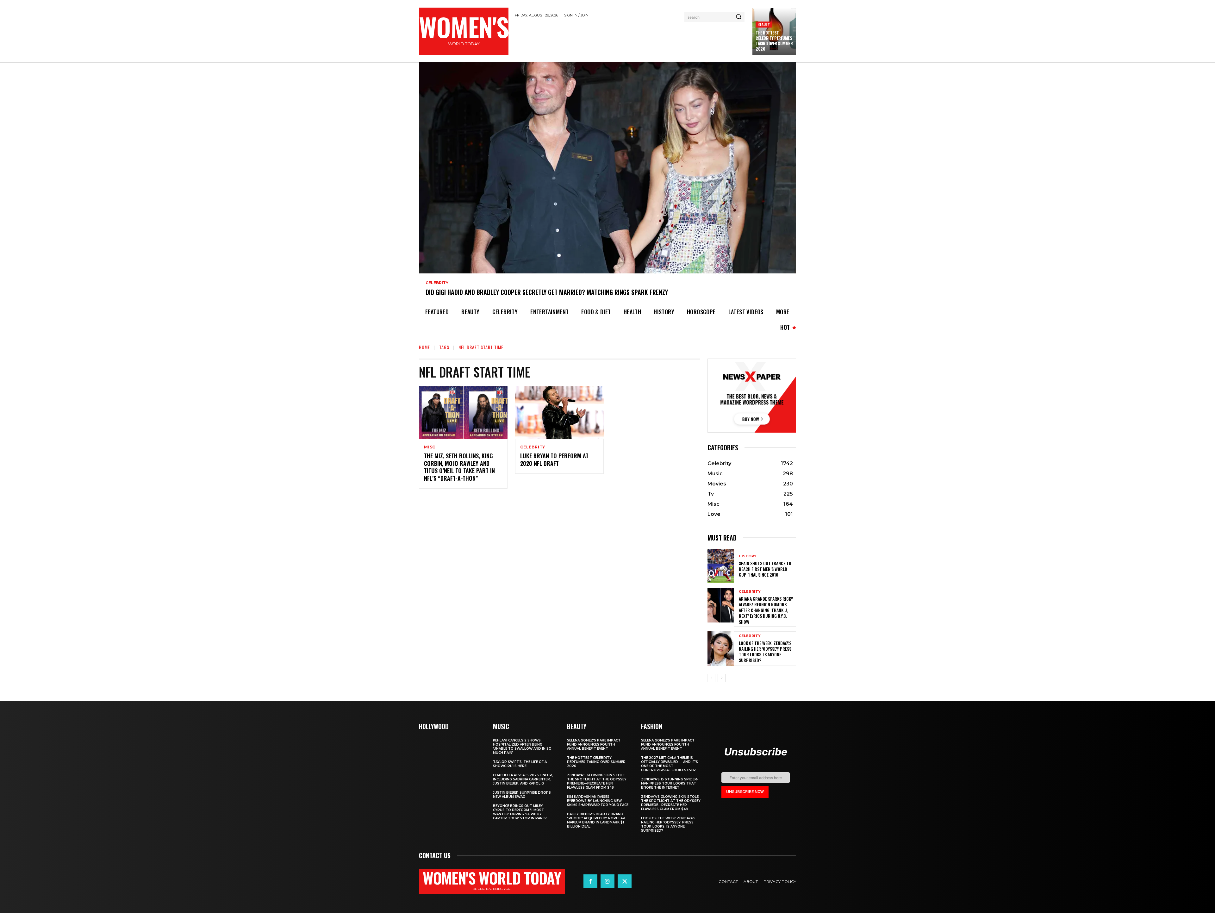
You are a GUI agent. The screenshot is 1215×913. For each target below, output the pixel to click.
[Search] (738, 17)
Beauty (763, 24)
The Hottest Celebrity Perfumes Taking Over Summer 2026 (774, 40)
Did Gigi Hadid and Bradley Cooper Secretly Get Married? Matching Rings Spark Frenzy (547, 292)
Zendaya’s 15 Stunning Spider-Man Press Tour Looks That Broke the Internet (669, 783)
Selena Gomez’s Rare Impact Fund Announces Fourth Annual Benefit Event (593, 744)
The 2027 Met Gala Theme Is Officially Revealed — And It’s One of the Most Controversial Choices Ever (669, 764)
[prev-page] (711, 678)
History (748, 556)
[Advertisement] (630, 39)
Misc (429, 447)
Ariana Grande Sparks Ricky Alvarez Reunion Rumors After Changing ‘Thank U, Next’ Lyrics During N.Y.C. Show (766, 610)
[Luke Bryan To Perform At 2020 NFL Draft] (559, 412)
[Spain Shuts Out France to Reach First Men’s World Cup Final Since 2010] (720, 566)
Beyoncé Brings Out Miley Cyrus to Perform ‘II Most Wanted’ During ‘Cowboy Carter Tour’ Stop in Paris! (520, 812)
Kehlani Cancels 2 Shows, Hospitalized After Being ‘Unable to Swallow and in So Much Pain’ (522, 746)
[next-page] (722, 678)
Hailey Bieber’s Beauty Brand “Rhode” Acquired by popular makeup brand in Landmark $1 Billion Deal (596, 820)
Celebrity (437, 283)
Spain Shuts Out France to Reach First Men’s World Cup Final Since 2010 (765, 569)
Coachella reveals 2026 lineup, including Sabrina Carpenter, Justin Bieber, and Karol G (523, 779)
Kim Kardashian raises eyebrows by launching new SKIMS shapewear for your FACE (597, 801)
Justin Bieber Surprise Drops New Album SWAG (522, 795)
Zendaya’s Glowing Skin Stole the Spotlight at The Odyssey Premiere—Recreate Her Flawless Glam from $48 (596, 781)
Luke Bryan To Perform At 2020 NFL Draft (554, 459)
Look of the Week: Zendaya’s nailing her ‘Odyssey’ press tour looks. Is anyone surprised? (765, 652)
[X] (625, 881)
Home (424, 347)
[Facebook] (590, 881)
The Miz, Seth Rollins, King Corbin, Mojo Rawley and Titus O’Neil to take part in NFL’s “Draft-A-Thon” (459, 467)
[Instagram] (607, 881)
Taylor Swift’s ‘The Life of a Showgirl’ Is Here (520, 764)
